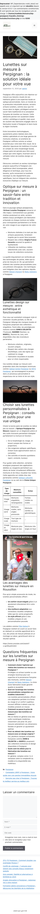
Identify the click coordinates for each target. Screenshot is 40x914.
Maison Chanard (15, 272)
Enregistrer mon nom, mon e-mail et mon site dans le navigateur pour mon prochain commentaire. (21, 839)
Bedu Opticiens (31, 272)
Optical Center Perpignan (19, 369)
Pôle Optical (23, 626)
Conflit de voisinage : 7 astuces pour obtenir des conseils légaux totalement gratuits (18, 868)
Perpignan (9, 769)
